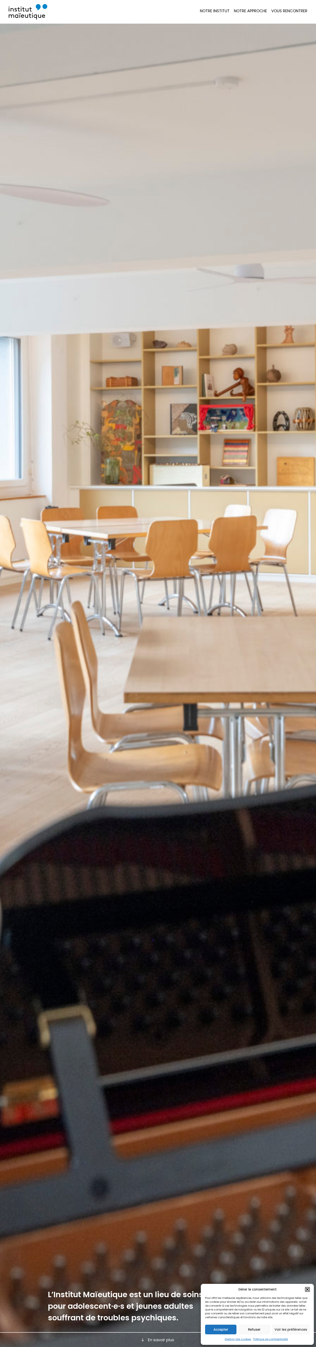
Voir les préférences (291, 1329)
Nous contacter (286, 30)
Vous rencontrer (289, 11)
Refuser (254, 1329)
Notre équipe (247, 23)
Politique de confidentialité (270, 1339)
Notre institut (215, 11)
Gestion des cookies (238, 1339)
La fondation (212, 23)
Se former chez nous (290, 23)
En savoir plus (161, 1339)
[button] (307, 1289)
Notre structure (215, 16)
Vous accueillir (285, 16)
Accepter (220, 1329)
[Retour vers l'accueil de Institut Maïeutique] (28, 12)
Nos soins (244, 16)
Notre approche (250, 11)
